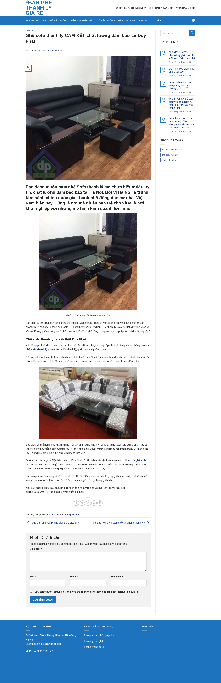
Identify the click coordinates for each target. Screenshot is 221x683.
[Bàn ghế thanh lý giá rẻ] (42, 8)
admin (61, 51)
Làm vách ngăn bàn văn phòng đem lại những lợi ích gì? (180, 85)
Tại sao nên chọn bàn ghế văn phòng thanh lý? (119, 522)
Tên (33, 576)
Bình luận (36, 549)
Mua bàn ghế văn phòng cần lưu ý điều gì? (55, 522)
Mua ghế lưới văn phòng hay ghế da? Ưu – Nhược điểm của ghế (182, 55)
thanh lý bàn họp (169, 160)
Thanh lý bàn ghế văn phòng (99, 635)
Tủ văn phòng (106, 20)
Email (74, 576)
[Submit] (192, 33)
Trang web (117, 576)
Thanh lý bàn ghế (93, 641)
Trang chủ (32, 20)
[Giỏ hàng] (193, 20)
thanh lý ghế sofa (135, 460)
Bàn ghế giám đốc (82, 20)
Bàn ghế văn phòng (55, 20)
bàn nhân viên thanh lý (171, 149)
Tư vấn (156, 20)
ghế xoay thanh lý (169, 155)
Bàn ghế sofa (126, 20)
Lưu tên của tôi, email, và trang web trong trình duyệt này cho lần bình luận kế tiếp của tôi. (87, 592)
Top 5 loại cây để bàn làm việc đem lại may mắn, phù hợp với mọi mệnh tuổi (181, 103)
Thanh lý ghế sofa (94, 647)
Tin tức (144, 20)
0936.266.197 (45, 651)
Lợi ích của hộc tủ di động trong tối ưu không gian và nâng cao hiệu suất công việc (182, 123)
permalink (74, 514)
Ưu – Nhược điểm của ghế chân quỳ (181, 70)
